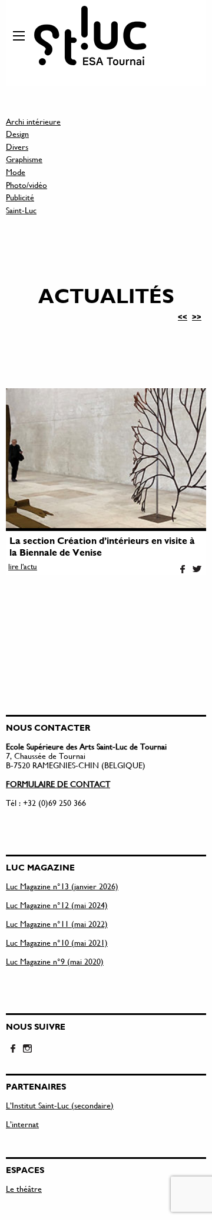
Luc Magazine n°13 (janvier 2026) (62, 886)
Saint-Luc (21, 210)
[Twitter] (197, 569)
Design (17, 133)
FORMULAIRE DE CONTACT (58, 784)
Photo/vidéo (26, 185)
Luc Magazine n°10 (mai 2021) (57, 942)
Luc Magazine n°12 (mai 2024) (57, 905)
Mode (15, 172)
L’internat (22, 1124)
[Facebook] (182, 569)
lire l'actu (22, 566)
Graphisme (24, 159)
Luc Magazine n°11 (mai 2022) (57, 923)
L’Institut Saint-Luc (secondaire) (60, 1105)
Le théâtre (24, 1188)
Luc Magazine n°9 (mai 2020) (55, 961)
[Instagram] (27, 1049)
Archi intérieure (33, 121)
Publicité (20, 197)
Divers (17, 146)
